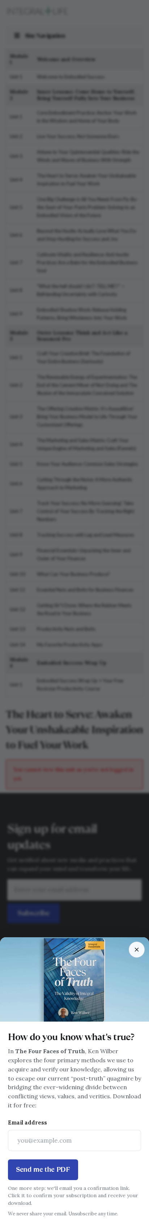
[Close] (137, 950)
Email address (27, 1122)
